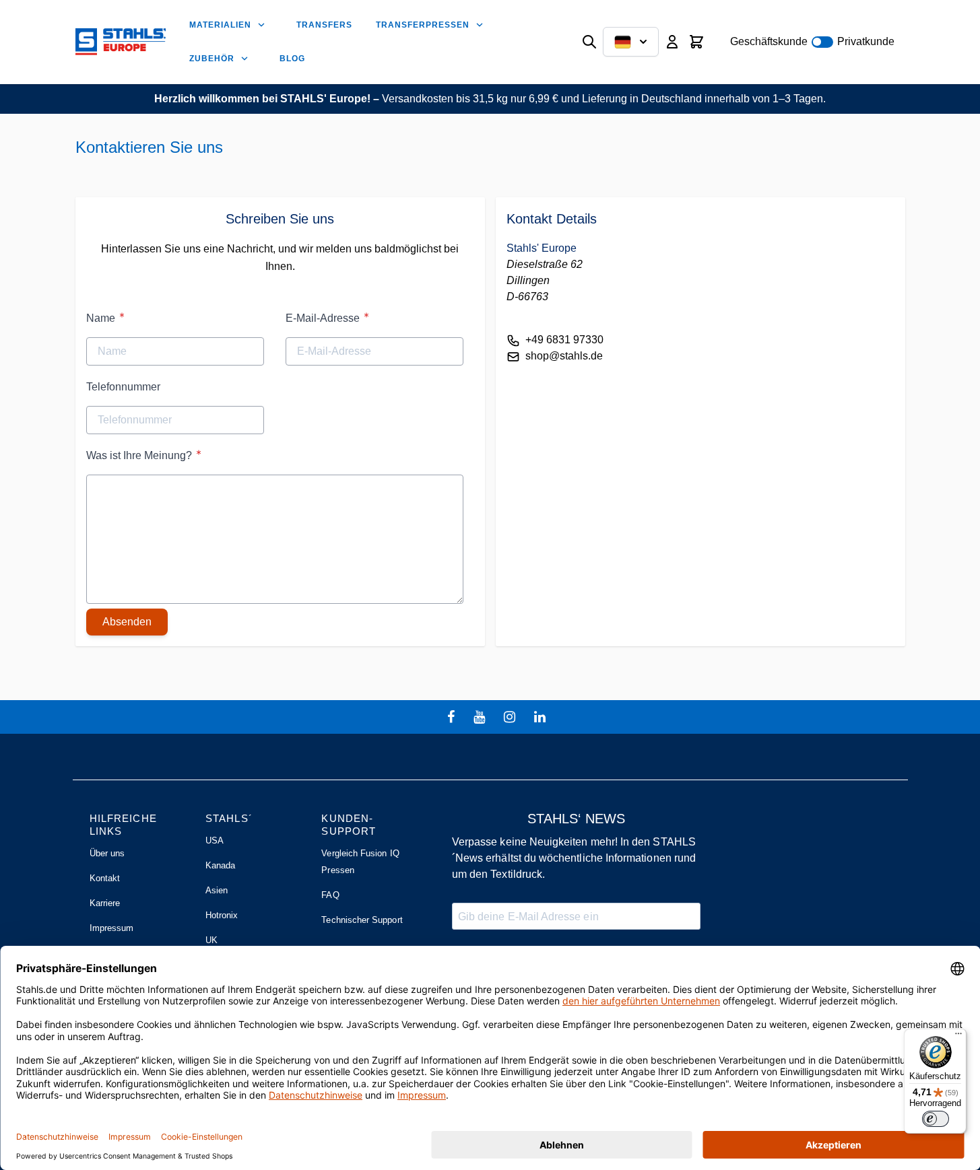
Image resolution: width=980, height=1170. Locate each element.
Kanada (220, 865)
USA (214, 840)
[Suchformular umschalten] (589, 42)
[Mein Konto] (672, 42)
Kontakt (105, 878)
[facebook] (452, 717)
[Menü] (958, 1037)
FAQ (330, 895)
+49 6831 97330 (564, 339)
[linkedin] (541, 717)
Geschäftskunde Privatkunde (812, 41)
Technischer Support (361, 920)
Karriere (105, 903)
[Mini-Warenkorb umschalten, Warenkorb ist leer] (696, 42)
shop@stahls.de (564, 356)
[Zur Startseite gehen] (120, 42)
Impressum (112, 928)
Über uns (107, 853)
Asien (216, 890)
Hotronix (221, 915)
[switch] (935, 1119)
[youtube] (480, 717)
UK (211, 940)
